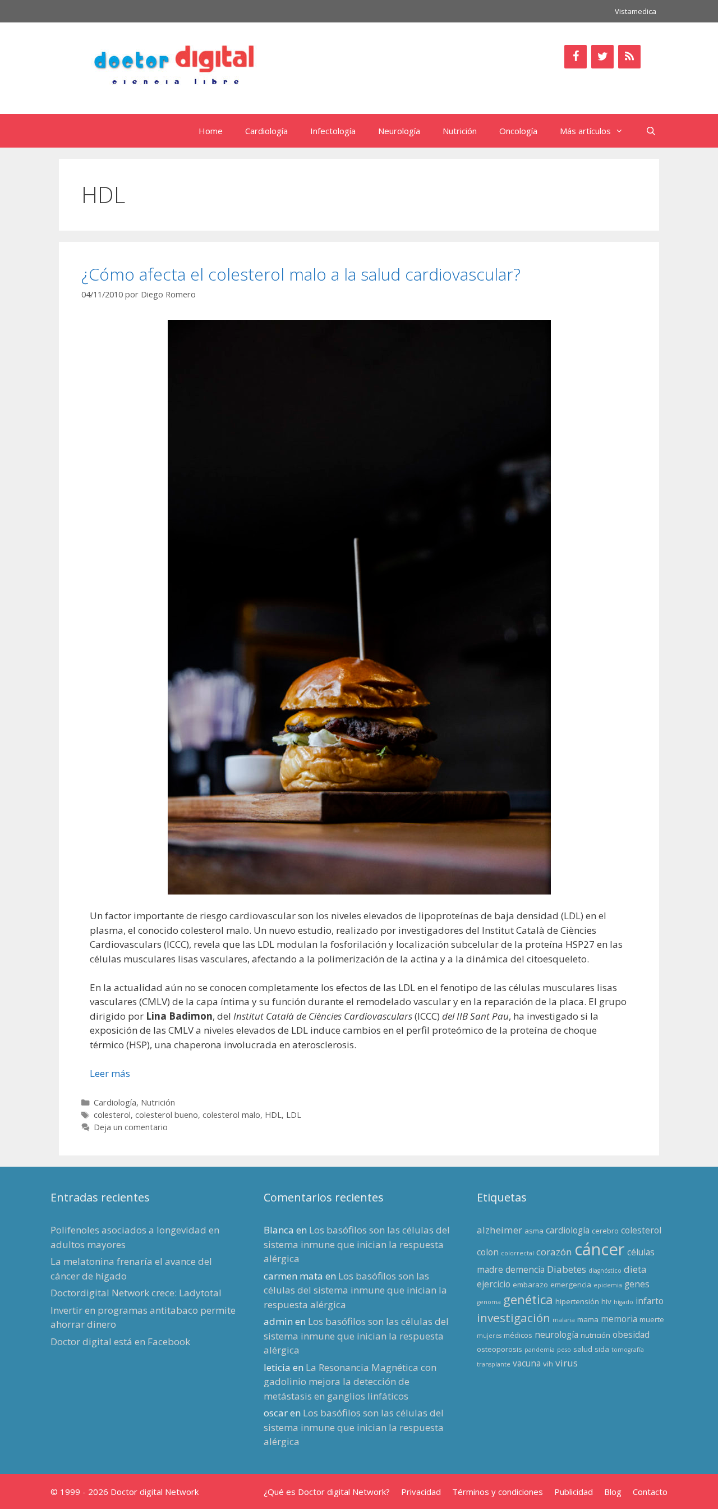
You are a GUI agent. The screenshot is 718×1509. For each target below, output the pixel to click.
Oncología (518, 130)
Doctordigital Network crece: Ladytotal (136, 1292)
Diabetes (566, 1269)
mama (588, 1319)
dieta (635, 1269)
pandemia (539, 1350)
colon (488, 1252)
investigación (513, 1317)
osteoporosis (499, 1349)
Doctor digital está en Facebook (120, 1341)
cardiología (568, 1230)
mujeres (489, 1336)
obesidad (631, 1334)
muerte (651, 1319)
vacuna (527, 1363)
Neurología (399, 130)
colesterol (112, 1114)
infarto (650, 1301)
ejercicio (493, 1284)
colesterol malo (231, 1114)
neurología (556, 1334)
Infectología (333, 130)
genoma (489, 1302)
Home (211, 130)
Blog (613, 1491)
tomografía (627, 1350)
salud (582, 1349)
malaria (564, 1320)
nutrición (595, 1335)
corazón (554, 1251)
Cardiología (266, 130)
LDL (293, 1114)
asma (534, 1231)
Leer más (110, 1073)
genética (528, 1299)
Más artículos (585, 130)
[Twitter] (602, 56)
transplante (493, 1364)
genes (637, 1284)
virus (566, 1362)
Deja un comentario (131, 1127)
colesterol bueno (166, 1114)
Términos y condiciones (497, 1491)
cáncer (599, 1249)
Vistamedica (635, 11)
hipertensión (577, 1301)
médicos (518, 1335)
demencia (525, 1269)
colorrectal (517, 1253)
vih (548, 1364)
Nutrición (460, 130)
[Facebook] (575, 56)
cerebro (605, 1231)
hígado (623, 1302)
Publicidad (573, 1491)
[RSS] (629, 56)
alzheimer (499, 1229)
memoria (619, 1319)
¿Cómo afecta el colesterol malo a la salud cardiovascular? (301, 274)
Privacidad (421, 1491)
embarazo (530, 1284)
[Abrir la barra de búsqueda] (651, 131)
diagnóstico (605, 1270)
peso (564, 1350)
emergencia (570, 1284)
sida (602, 1349)
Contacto (650, 1491)
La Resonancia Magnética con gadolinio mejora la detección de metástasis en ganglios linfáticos (350, 1381)
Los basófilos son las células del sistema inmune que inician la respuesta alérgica (357, 1244)
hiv (606, 1301)
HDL (273, 1114)
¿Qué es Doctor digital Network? (327, 1491)
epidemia (607, 1285)
